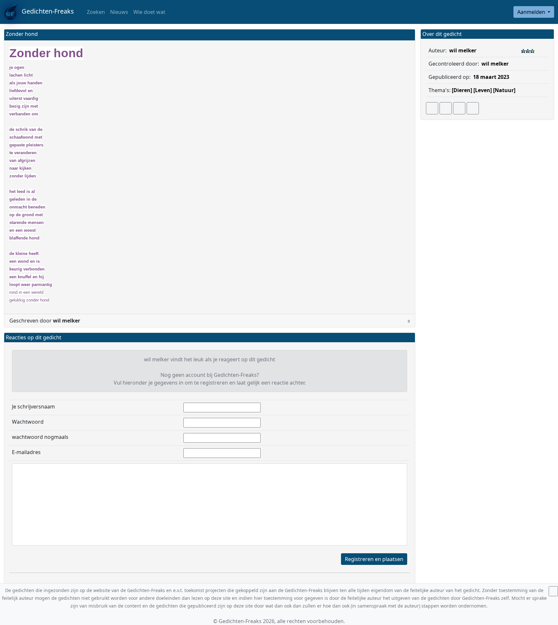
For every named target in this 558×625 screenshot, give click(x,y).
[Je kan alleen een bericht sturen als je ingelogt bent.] (473, 108)
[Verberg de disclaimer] (553, 591)
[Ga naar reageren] (445, 108)
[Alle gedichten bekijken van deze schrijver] (459, 108)
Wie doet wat (149, 12)
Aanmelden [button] (531, 12)
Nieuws (119, 12)
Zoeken (95, 12)
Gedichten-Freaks (45, 11)
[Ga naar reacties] (432, 108)
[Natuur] (504, 90)
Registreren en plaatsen (374, 559)
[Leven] (482, 90)
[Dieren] (462, 90)
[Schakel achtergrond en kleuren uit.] (407, 34)
